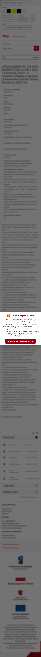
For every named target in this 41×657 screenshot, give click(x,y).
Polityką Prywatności (21, 336)
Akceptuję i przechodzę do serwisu (20, 341)
